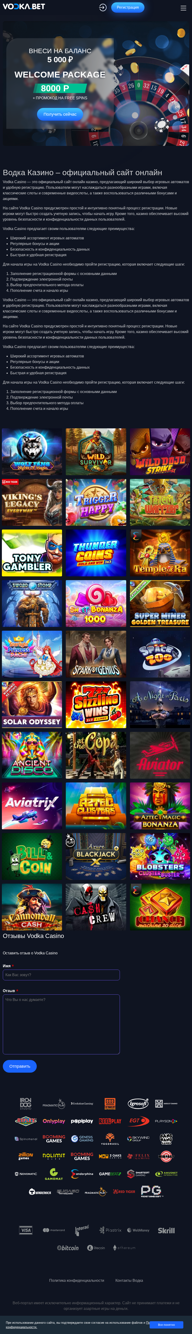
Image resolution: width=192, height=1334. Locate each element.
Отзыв (9, 991)
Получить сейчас (60, 114)
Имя (7, 966)
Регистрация (128, 7)
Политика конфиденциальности (76, 1280)
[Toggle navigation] (183, 7)
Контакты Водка (129, 1280)
